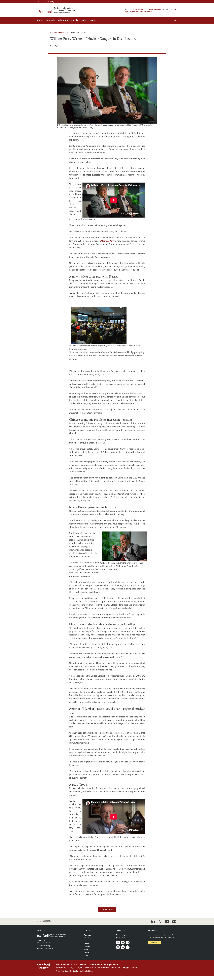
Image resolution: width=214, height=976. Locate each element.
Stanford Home (62, 964)
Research (50, 20)
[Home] (58, 10)
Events (93, 20)
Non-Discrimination (102, 968)
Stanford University (45, 1)
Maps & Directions (79, 964)
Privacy (70, 968)
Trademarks (88, 968)
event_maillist (174, 921)
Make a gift (154, 942)
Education (63, 20)
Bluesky (123, 942)
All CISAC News (56, 32)
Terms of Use (61, 968)
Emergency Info (111, 964)
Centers (87, 946)
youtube (167, 921)
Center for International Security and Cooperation (145, 9)
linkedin (153, 921)
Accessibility (115, 968)
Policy (86, 941)
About (39, 20)
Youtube (128, 942)
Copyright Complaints (130, 968)
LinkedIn (123, 947)
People (74, 20)
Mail (118, 942)
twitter (160, 921)
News (83, 20)
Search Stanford (95, 964)
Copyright (78, 968)
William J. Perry (107, 240)
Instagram (118, 947)
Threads (128, 947)
